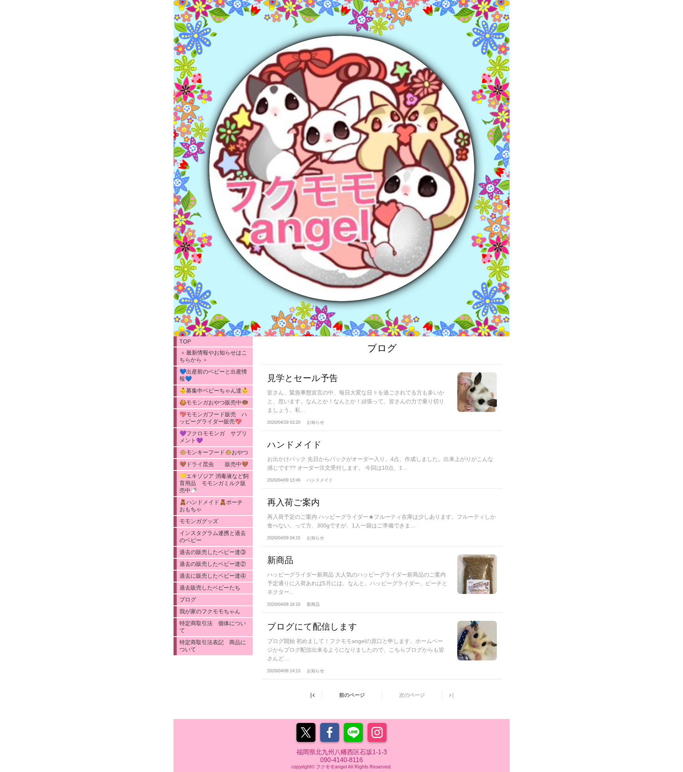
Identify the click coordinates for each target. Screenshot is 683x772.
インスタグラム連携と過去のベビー (212, 536)
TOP (185, 341)
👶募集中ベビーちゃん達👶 (213, 390)
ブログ (187, 599)
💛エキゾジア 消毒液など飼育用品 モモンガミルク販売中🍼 (214, 483)
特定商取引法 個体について (212, 627)
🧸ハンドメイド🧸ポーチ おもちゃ (213, 505)
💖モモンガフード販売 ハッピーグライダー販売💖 (213, 418)
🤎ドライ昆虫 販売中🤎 (213, 464)
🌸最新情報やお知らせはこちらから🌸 (213, 356)
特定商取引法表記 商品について (212, 646)
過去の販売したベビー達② (212, 564)
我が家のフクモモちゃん (209, 611)
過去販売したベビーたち (209, 587)
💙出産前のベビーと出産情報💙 (213, 375)
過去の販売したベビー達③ (212, 552)
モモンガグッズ (198, 521)
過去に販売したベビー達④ (212, 576)
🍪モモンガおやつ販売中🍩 (213, 402)
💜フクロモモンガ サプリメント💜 (213, 437)
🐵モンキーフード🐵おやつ (213, 452)
